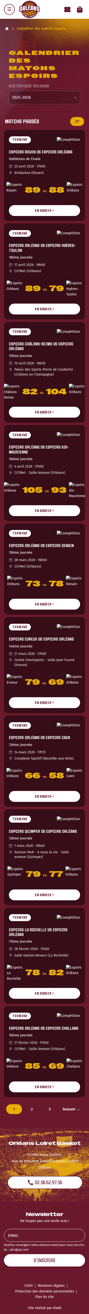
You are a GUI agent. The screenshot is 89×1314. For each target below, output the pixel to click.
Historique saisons (29, 86)
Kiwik (57, 1308)
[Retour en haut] (77, 1303)
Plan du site (44, 1297)
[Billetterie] (67, 9)
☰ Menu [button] (9, 9)
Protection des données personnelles (44, 1291)
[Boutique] (79, 9)
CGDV (28, 1286)
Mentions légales (51, 1286)
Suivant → (71, 1109)
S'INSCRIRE (45, 1260)
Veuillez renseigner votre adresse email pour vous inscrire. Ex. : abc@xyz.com (44, 1247)
